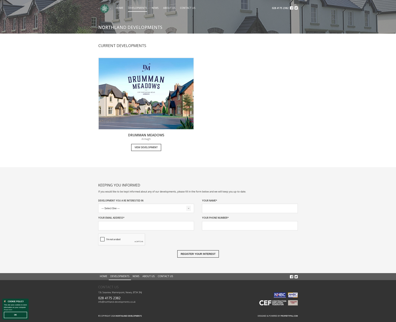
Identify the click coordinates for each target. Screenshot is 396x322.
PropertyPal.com (289, 316)
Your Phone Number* (215, 217)
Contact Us (187, 8)
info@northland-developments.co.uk (117, 301)
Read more (8, 310)
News (155, 8)
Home (119, 8)
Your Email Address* (111, 217)
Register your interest (198, 253)
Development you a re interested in (120, 200)
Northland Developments (129, 316)
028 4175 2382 (109, 298)
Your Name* (209, 200)
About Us (169, 8)
